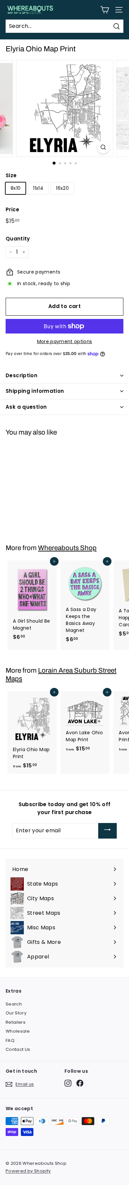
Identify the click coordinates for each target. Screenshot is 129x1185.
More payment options (64, 341)
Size (11, 175)
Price (13, 209)
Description (21, 375)
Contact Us (18, 1049)
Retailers (15, 1022)
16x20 (62, 188)
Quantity (18, 238)
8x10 (16, 188)
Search (14, 1004)
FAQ (10, 1040)
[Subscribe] (107, 831)
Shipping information (35, 390)
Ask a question (26, 406)
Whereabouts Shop (67, 547)
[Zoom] (103, 147)
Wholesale (18, 1031)
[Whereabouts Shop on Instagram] (67, 1083)
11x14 (38, 188)
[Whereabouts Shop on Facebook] (79, 1083)
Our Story (16, 1013)
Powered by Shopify (28, 1171)
